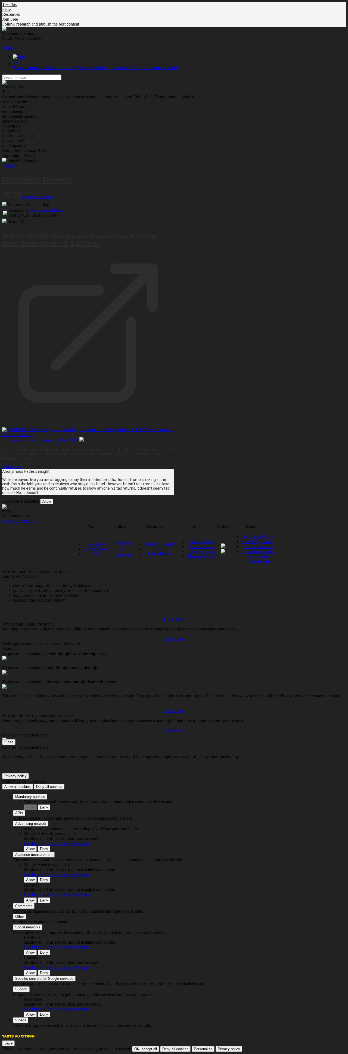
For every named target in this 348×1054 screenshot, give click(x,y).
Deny (44, 807)
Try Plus (9, 4)
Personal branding (258, 546)
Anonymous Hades (38, 197)
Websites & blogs (259, 536)
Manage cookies (201, 556)
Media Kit (97, 544)
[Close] (4, 738)
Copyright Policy (201, 551)
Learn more (174, 638)
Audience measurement (33, 855)
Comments (23, 906)
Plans (6, 9)
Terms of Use (201, 541)
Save (8, 1043)
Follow (8, 47)
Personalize (203, 1049)
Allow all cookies (17, 787)
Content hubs (258, 556)
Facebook (123, 543)
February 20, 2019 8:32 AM (59, 440)
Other (19, 917)
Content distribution (258, 551)
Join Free (10, 19)
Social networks (27, 927)
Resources (11, 14)
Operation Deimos (37, 179)
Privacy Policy (201, 546)
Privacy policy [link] (15, 776)
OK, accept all (145, 1049)
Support (21, 989)
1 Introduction (159, 554)
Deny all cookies (49, 787)
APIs (19, 813)
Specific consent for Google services (44, 979)
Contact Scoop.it (97, 549)
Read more (11, 466)
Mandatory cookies (30, 797)
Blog (97, 554)
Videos (20, 1020)
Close (8, 742)
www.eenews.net (24, 440)
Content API (258, 561)
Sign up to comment (19, 520)
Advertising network (30, 824)
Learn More (174, 619)
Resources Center (159, 544)
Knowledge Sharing (258, 541)
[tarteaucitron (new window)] (18, 1039)
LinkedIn (123, 555)
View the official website (67, 843)
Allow (46, 501)
